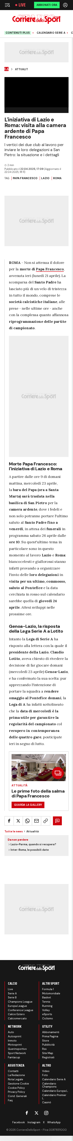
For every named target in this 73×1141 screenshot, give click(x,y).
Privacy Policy (16, 1092)
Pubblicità (48, 1044)
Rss (44, 1049)
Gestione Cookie (18, 1083)
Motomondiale (51, 993)
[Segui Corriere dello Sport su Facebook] (26, 1113)
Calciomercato (17, 1018)
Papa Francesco (25, 178)
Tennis (46, 1001)
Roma (57, 178)
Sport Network (17, 1053)
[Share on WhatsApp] (27, 820)
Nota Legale (15, 1079)
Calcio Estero (16, 1014)
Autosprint (14, 1036)
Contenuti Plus (18, 32)
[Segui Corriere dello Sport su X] (36, 1113)
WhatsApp (54, 1122)
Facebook (18, 1122)
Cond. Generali (17, 1096)
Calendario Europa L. (55, 1091)
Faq (10, 1100)
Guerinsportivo (17, 1049)
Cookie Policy (16, 1088)
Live (22, 5)
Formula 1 (48, 989)
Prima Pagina (50, 1036)
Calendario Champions (49, 1085)
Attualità (20, 785)
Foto (45, 1075)
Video (45, 1071)
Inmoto (12, 1040)
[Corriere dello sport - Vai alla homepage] (36, 19)
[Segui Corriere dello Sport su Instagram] (46, 1113)
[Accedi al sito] (66, 5)
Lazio (45, 178)
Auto (11, 1032)
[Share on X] (18, 820)
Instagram (34, 1122)
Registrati (48, 1057)
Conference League (20, 1010)
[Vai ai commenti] (57, 820)
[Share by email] (36, 820)
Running (47, 1006)
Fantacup (14, 1057)
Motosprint (15, 1044)
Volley (46, 1010)
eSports (47, 1014)
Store (45, 1040)
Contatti (13, 1071)
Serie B (12, 997)
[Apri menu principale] (7, 5)
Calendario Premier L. (54, 1096)
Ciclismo (47, 1018)
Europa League (17, 1006)
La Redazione (16, 1075)
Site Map (47, 1053)
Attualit (21, 69)
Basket (46, 997)
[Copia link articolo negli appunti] (45, 820)
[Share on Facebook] (9, 820)
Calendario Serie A (51, 32)
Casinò (46, 1102)
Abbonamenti (50, 1032)
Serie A (12, 993)
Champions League (20, 1001)
